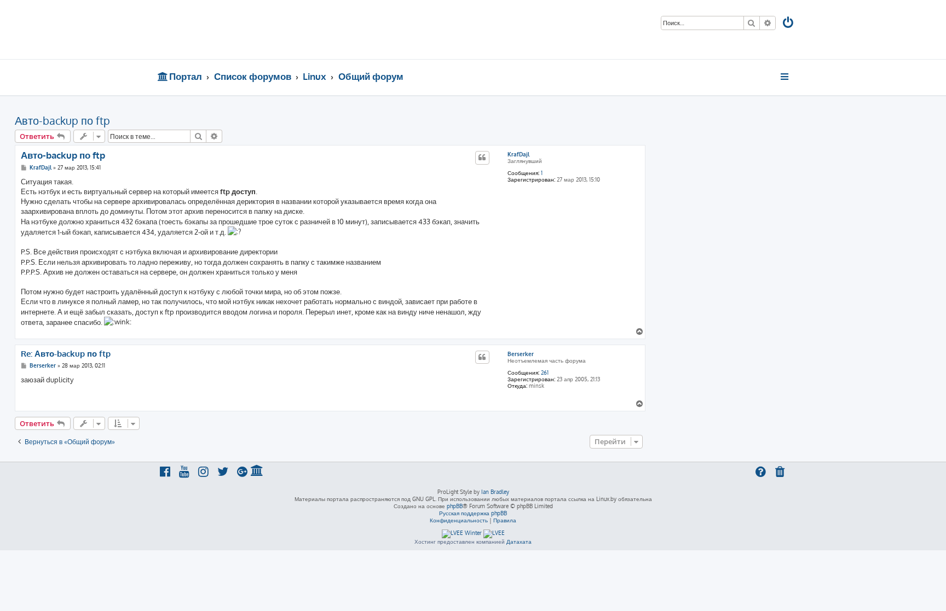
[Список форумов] (236, 29)
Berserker (520, 354)
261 (545, 372)
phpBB (455, 506)
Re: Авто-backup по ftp (66, 354)
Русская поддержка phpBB (473, 513)
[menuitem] (789, 23)
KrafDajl (518, 154)
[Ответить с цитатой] (482, 157)
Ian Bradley (495, 491)
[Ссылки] (785, 76)
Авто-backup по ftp (62, 120)
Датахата (519, 541)
